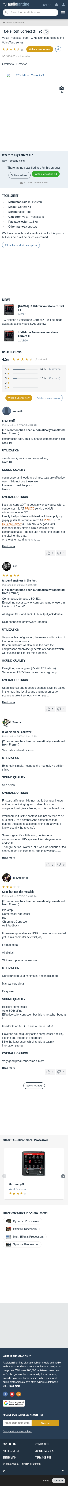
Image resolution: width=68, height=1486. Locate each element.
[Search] (6, 12)
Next (63, 1176)
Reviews (21, 63)
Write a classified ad (46, 173)
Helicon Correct (11, 524)
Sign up (45, 1423)
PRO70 (29, 508)
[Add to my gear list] (46, 31)
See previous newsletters (17, 1431)
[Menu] (63, 12)
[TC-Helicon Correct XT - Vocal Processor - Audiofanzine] (16, 4)
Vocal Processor (12, 37)
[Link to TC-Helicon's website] (39, 31)
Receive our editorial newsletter (23, 1415)
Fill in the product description (21, 245)
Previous (4, 1176)
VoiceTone (8, 42)
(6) (22, 49)
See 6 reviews (34, 1085)
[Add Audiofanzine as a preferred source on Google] (14, 1403)
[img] (11, 49)
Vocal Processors (33, 216)
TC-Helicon (36, 37)
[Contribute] (58, 49)
